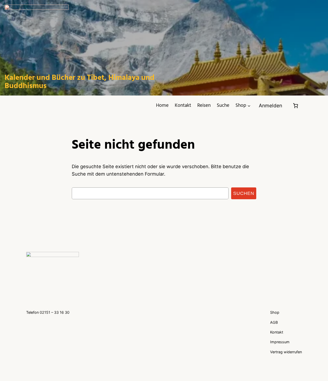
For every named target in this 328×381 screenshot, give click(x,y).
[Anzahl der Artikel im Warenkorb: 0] (296, 106)
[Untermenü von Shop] (249, 105)
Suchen (243, 193)
